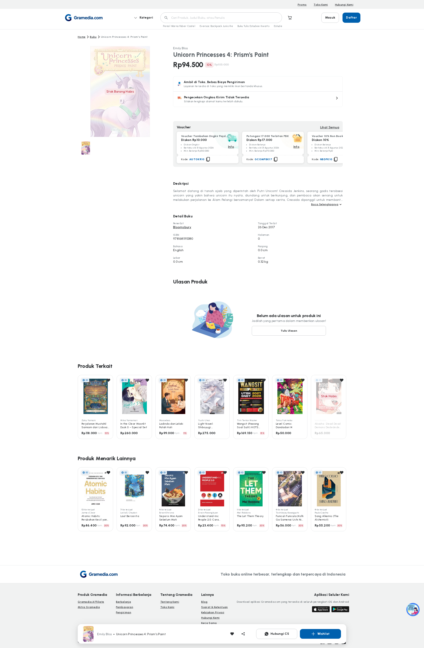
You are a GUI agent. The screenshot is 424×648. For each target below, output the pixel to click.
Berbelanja (123, 601)
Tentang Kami (169, 601)
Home (81, 36)
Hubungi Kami (344, 4)
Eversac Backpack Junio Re (216, 26)
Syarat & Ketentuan (214, 607)
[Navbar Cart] (290, 17)
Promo (302, 4)
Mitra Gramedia (89, 607)
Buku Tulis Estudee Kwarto (253, 26)
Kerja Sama (209, 623)
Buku (93, 36)
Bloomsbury (182, 227)
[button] (258, 99)
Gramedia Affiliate (91, 601)
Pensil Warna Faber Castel (179, 26)
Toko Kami (321, 4)
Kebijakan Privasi (212, 612)
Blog (204, 601)
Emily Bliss (180, 48)
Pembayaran (124, 607)
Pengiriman (123, 612)
